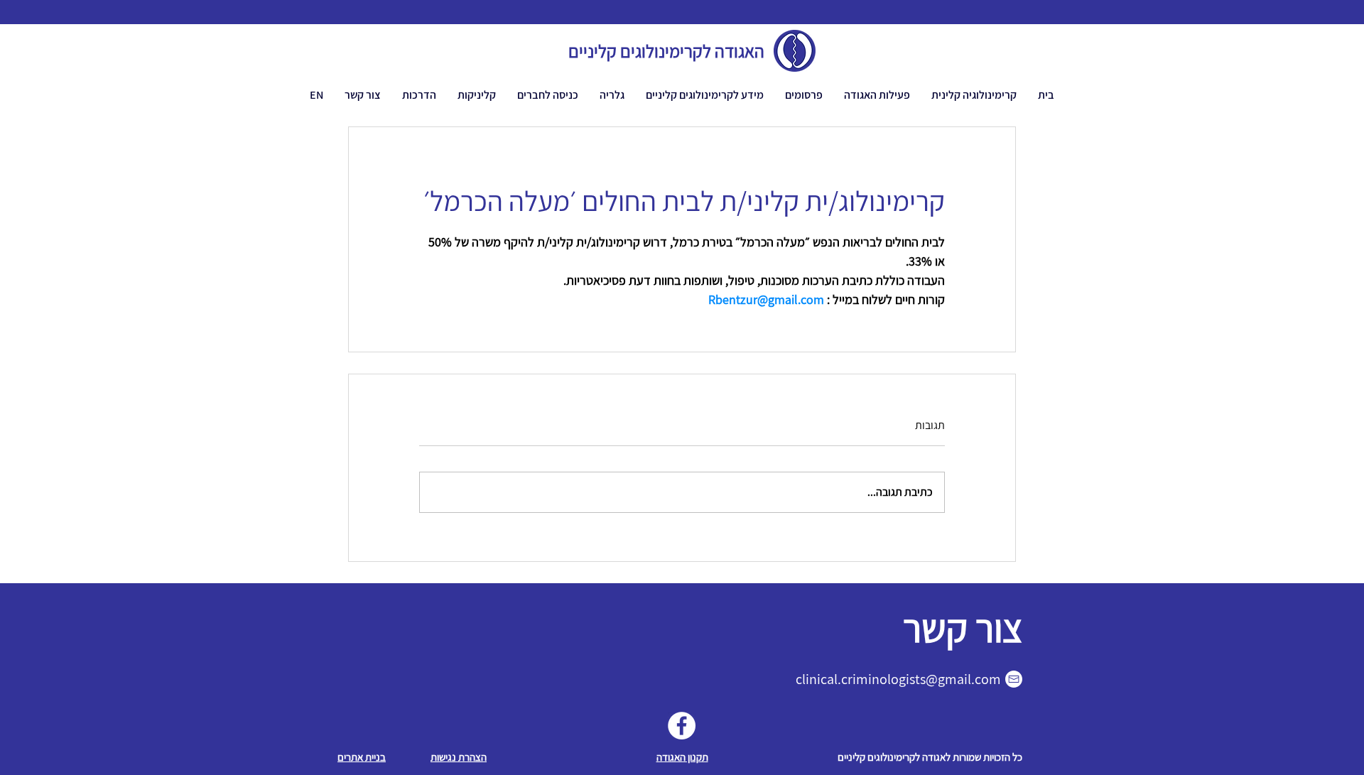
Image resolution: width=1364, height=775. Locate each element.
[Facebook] (681, 725)
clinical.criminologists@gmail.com (898, 679)
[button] (877, 95)
